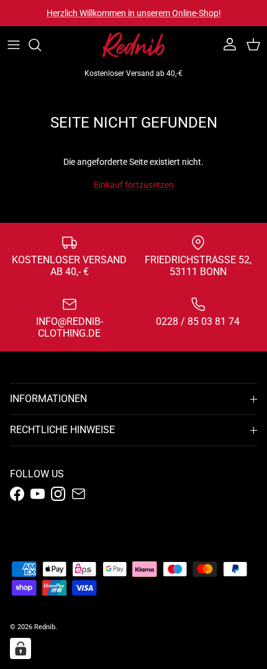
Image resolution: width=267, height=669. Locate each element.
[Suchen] (41, 44)
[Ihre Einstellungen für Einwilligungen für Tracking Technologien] (20, 648)
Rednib (44, 627)
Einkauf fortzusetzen (134, 185)
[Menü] (13, 44)
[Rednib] (133, 44)
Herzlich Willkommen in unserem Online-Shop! (134, 13)
